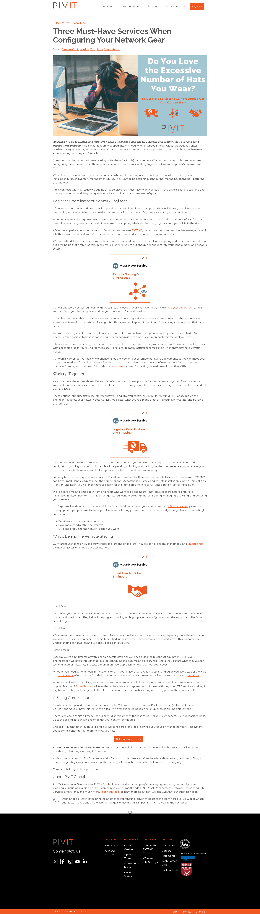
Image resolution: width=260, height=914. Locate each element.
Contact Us (171, 6)
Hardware (110, 839)
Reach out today (110, 791)
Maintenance (131, 839)
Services (108, 6)
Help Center (169, 855)
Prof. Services (150, 839)
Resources (129, 6)
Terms (175, 911)
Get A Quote (112, 845)
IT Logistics (96, 49)
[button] (185, 6)
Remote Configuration (75, 49)
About (150, 6)
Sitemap (200, 911)
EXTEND (137, 230)
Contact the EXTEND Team (150, 849)
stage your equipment (179, 307)
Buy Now (197, 6)
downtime (117, 366)
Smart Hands (112, 49)
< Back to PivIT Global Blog (69, 23)
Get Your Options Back (128, 739)
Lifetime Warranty (179, 506)
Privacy (187, 911)
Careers (166, 850)
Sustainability (170, 870)
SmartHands (195, 543)
